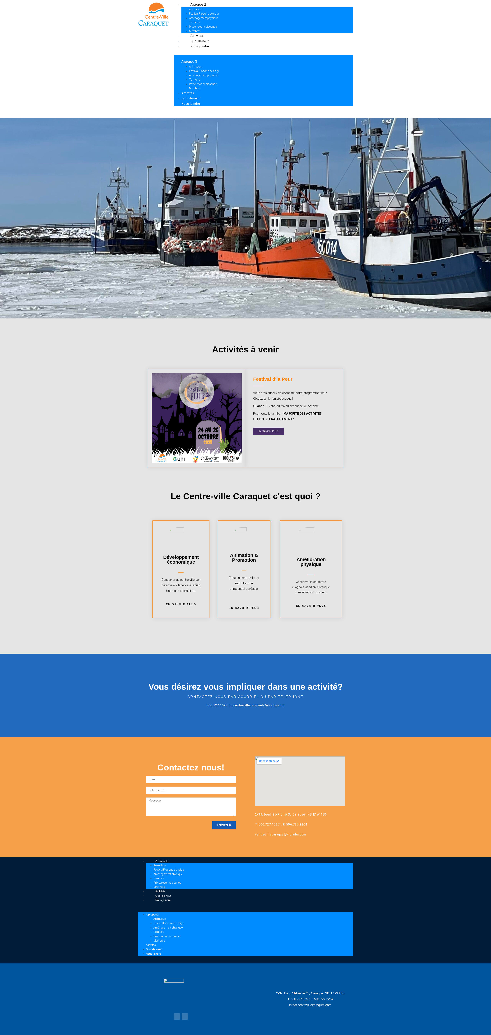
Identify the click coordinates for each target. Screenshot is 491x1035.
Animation (195, 9)
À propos (187, 62)
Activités (187, 93)
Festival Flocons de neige (204, 13)
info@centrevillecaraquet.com (310, 1005)
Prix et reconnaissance (203, 26)
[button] (263, 57)
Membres (195, 88)
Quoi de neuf (190, 98)
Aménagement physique (203, 18)
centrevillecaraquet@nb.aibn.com (258, 705)
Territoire (194, 22)
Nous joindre (199, 46)
